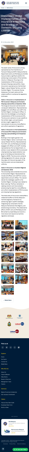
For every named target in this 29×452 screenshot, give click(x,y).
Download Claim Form (6, 405)
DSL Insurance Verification (8, 394)
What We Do (4, 377)
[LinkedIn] (10, 347)
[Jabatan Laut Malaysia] (9, 323)
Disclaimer (5, 443)
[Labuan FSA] (20, 323)
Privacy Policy (12, 443)
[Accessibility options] (3, 449)
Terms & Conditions (21, 443)
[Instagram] (14, 347)
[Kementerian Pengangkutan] (9, 316)
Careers (3, 384)
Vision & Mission (5, 374)
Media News (4, 364)
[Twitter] (6, 347)
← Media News (7, 300)
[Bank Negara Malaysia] (20, 316)
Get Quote (4, 359)
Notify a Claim (5, 407)
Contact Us (4, 361)
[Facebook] (2, 347)
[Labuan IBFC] (14, 331)
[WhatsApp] (18, 347)
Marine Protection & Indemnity (9, 392)
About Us (3, 372)
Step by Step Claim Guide (7, 402)
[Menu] (26, 3)
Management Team (6, 381)
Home (2, 7)
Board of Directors (6, 379)
